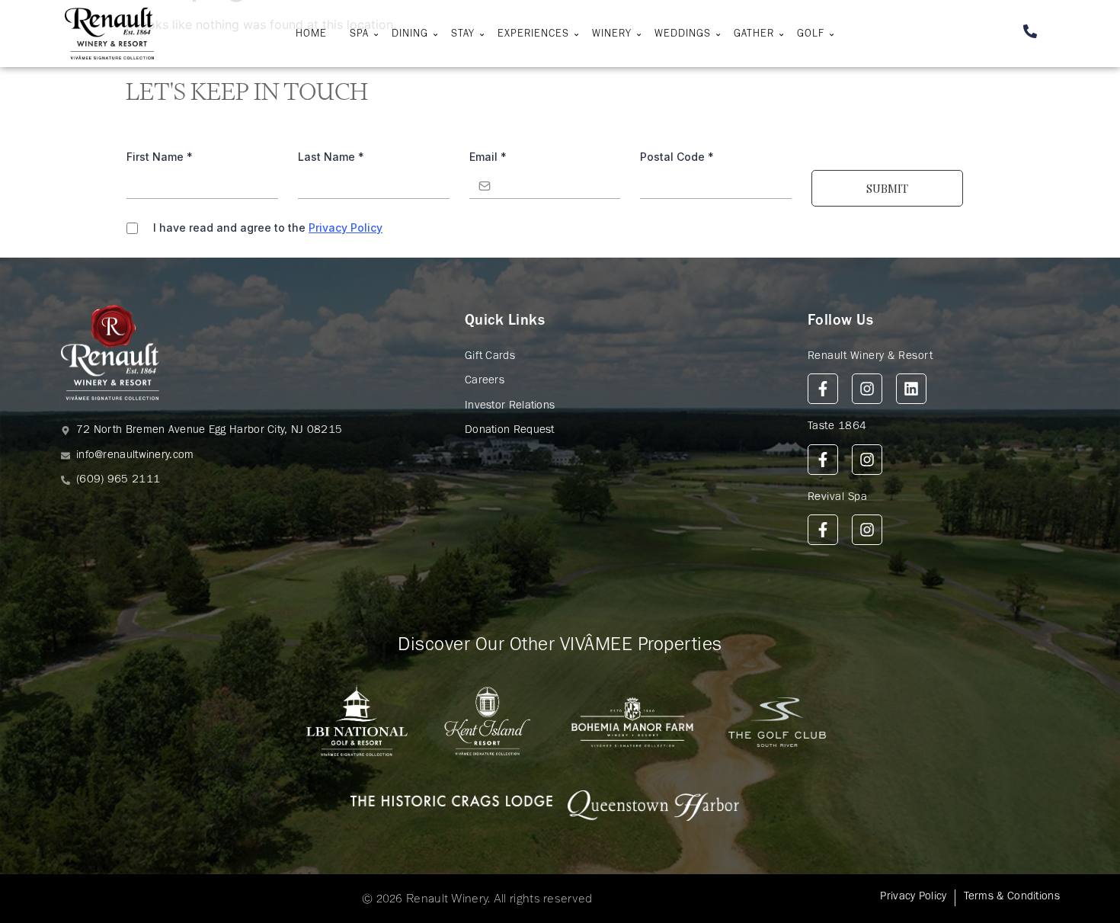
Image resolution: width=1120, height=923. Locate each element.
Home (311, 35)
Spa (359, 35)
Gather (754, 35)
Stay (463, 35)
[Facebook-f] (823, 388)
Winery (612, 35)
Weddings (682, 35)
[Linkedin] (911, 388)
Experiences (533, 35)
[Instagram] (867, 388)
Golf (810, 35)
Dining (410, 35)
